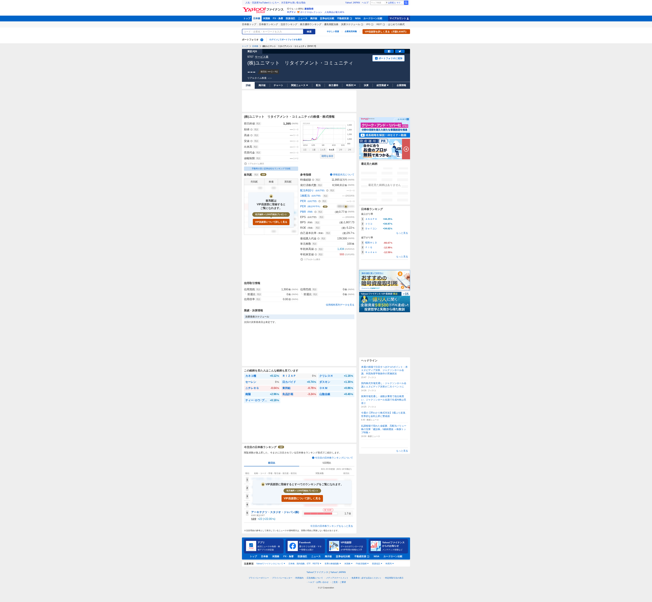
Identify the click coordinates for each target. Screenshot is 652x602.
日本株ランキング (268, 24)
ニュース (302, 18)
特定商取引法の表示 (394, 578)
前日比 (271, 462)
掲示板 (313, 18)
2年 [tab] (349, 150)
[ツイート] (400, 51)
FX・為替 (278, 18)
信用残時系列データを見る (340, 304)
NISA (358, 18)
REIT (379, 24)
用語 (258, 123)
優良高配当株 (331, 24)
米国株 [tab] (347, 563)
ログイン (291, 12)
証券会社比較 (327, 18)
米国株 (266, 18)
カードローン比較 (372, 18)
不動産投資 (343, 18)
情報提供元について (343, 174)
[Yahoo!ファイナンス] (263, 8)
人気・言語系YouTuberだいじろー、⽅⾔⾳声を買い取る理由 (275, 2)
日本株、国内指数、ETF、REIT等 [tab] (303, 563)
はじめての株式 (396, 24)
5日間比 (327, 462)
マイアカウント (398, 18)
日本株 (256, 18)
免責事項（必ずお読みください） (366, 578)
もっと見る (402, 233)
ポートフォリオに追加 (390, 58)
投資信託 (290, 18)
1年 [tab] (340, 150)
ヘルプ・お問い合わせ (318, 582)
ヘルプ (365, 2)
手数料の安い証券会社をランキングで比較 (271, 168)
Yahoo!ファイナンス (317, 572)
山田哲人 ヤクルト (396, 3)
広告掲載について (315, 578)
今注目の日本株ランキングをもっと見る (331, 526)
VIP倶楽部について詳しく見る (271, 222)
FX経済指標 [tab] (361, 563)
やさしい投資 (333, 31)
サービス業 (261, 56)
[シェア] (389, 51)
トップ (246, 18)
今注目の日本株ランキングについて (334, 457)
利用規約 (299, 578)
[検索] (406, 3)
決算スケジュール (350, 24)
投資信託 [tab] (376, 563)
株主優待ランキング (310, 24)
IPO (368, 24)
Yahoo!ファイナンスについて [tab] (269, 563)
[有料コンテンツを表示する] (345, 206)
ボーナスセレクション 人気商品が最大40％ (322, 12)
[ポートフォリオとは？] (262, 40)
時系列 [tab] (389, 563)
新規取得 (309, 8)
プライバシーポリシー (259, 578)
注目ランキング (289, 24)
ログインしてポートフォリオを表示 (285, 39)
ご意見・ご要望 (339, 582)
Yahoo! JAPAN (352, 2)
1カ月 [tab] (322, 150)
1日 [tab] (304, 150)
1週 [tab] (313, 150)
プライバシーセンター (282, 578)
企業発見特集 (351, 31)
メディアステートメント (337, 578)
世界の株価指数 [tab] (332, 563)
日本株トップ (249, 24)
